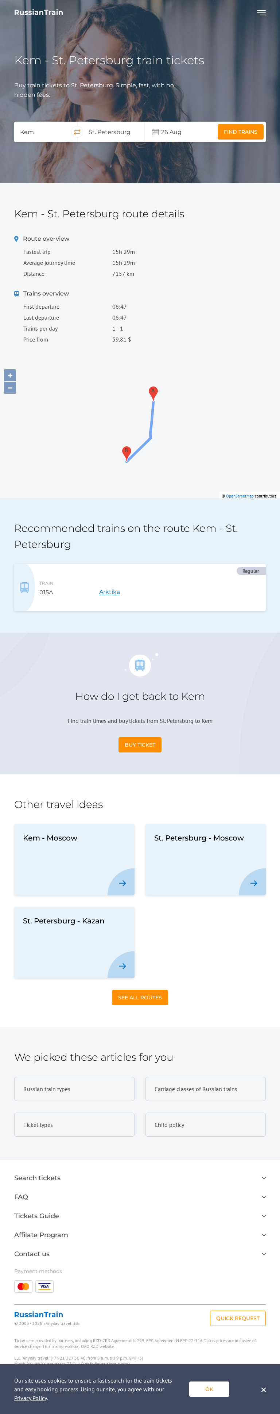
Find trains (240, 132)
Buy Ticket (140, 745)
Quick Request (238, 1318)
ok (209, 1389)
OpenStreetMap (240, 496)
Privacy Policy (30, 1398)
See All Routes (140, 997)
